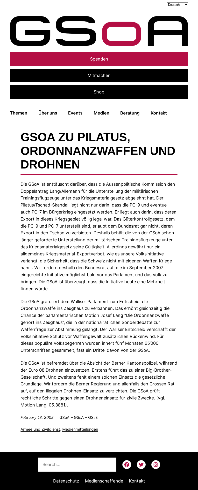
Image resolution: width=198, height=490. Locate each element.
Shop (99, 91)
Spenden (99, 58)
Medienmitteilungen (80, 429)
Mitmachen (99, 75)
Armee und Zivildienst (40, 429)
